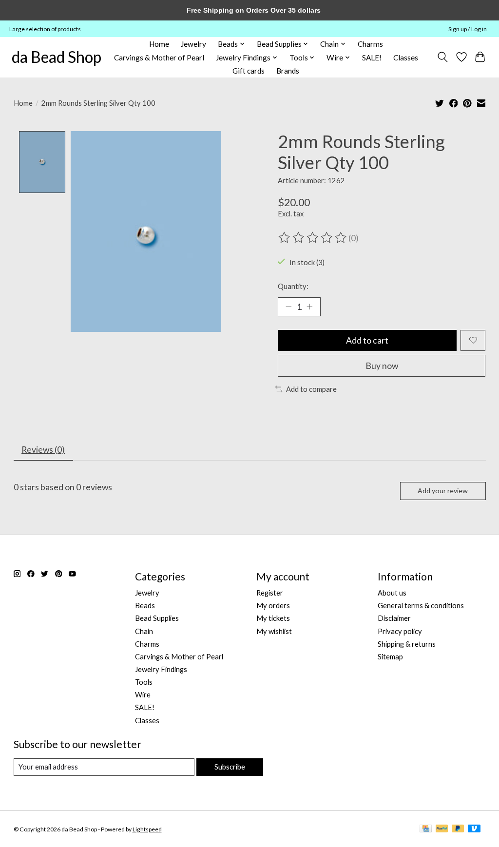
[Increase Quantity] (309, 306)
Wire (143, 695)
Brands (287, 70)
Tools (144, 682)
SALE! (372, 57)
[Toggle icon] (442, 57)
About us (392, 593)
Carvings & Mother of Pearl (159, 57)
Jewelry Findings (161, 669)
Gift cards (248, 70)
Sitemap (390, 657)
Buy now (381, 366)
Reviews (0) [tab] (43, 449)
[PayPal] (442, 829)
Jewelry (193, 43)
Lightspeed (147, 829)
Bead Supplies (157, 618)
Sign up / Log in (467, 29)
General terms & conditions (421, 605)
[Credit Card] (426, 829)
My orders (273, 605)
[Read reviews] (313, 237)
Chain (144, 631)
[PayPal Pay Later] (458, 829)
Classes (405, 57)
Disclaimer (394, 618)
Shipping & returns (407, 644)
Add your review (443, 490)
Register (269, 593)
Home (159, 43)
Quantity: (293, 286)
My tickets (273, 618)
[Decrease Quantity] (288, 306)
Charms (370, 43)
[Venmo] (474, 829)
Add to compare (311, 389)
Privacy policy (400, 631)
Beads (145, 605)
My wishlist (274, 631)
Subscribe (229, 767)
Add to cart (367, 340)
